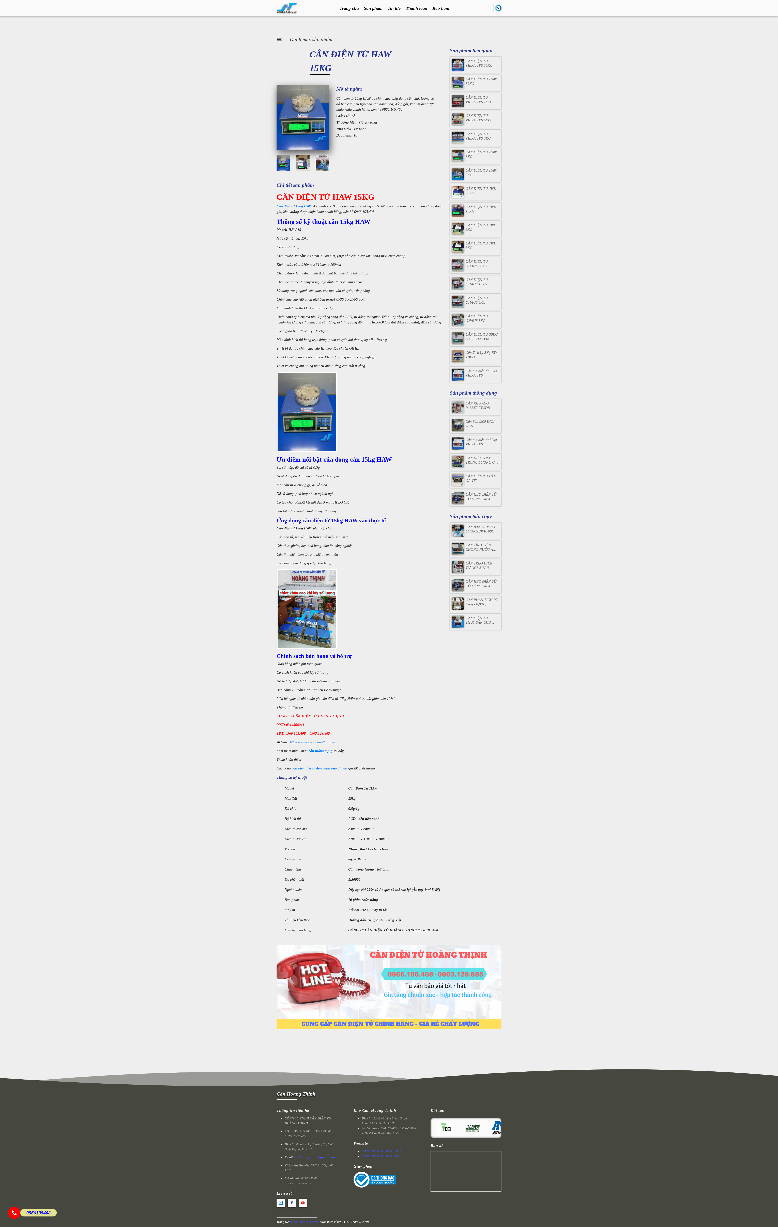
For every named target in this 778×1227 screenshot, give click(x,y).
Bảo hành (441, 8)
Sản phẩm (373, 8)
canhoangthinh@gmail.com (315, 1157)
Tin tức (394, 8)
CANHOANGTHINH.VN (381, 1156)
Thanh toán (416, 8)
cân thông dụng (320, 751)
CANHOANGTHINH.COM (382, 1151)
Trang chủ (349, 8)
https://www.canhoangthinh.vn (312, 742)
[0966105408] (14, 1213)
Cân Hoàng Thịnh (296, 1094)
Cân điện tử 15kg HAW (294, 206)
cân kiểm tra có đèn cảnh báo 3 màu (319, 768)
